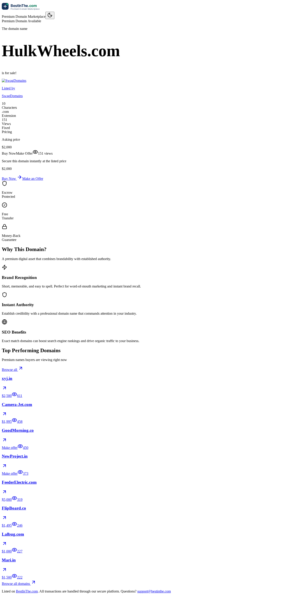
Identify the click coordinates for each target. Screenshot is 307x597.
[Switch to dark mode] (49, 15)
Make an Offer (32, 178)
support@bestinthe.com (154, 591)
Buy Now (9, 178)
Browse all (10, 370)
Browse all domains (16, 584)
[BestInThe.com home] (22, 9)
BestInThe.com (27, 591)
